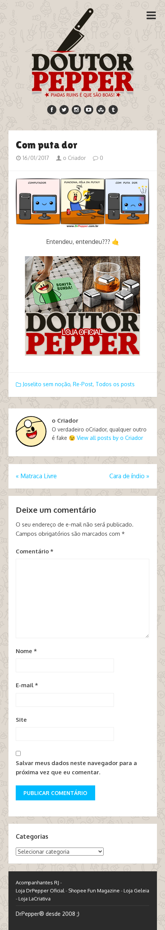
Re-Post (83, 384)
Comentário (34, 551)
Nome (26, 651)
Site (21, 719)
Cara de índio (129, 476)
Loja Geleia (136, 890)
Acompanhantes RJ (37, 882)
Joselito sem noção (46, 384)
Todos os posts (115, 384)
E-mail (27, 685)
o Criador (73, 158)
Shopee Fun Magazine (94, 890)
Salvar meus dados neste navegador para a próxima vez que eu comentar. (76, 767)
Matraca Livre (36, 476)
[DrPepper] (83, 51)
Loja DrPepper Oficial (40, 890)
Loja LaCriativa (34, 898)
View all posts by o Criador (110, 438)
